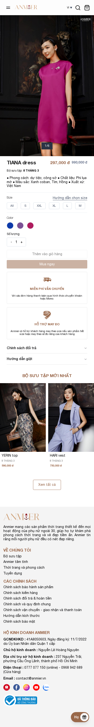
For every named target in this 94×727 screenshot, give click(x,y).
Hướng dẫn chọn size (70, 198)
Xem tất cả (47, 485)
